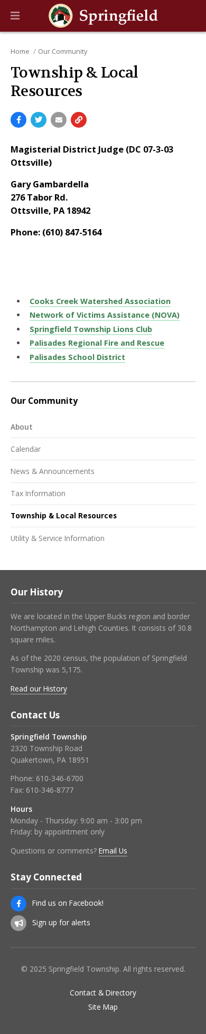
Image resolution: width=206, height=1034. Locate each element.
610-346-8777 (49, 790)
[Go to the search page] (189, 16)
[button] (15, 16)
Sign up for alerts (61, 922)
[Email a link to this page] (59, 120)
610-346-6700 (59, 778)
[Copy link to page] (79, 120)
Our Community (62, 51)
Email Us (113, 851)
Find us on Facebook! (68, 903)
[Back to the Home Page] (103, 16)
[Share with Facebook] (18, 120)
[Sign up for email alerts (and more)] (18, 923)
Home (20, 51)
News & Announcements (53, 471)
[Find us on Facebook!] (18, 904)
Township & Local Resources (64, 515)
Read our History (39, 689)
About (22, 427)
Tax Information (38, 493)
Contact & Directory (103, 993)
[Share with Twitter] (38, 120)
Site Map (103, 1007)
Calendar (26, 449)
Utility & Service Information (58, 538)
